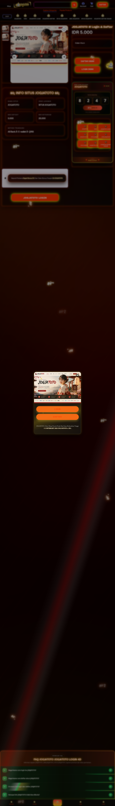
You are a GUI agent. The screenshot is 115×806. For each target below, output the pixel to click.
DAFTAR (57, 417)
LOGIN (57, 409)
